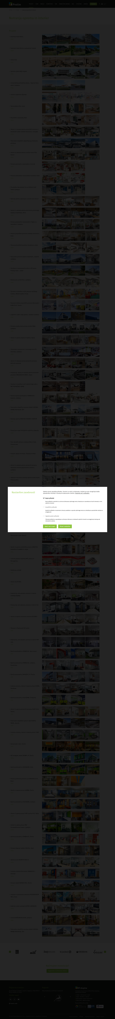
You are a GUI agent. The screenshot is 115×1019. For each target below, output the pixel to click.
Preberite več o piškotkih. (82, 493)
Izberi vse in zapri (50, 526)
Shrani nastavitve (65, 526)
